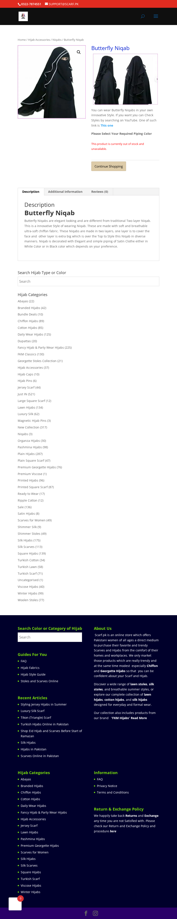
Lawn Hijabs (26, 407)
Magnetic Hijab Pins (32, 421)
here (113, 831)
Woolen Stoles (28, 600)
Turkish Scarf (27, 573)
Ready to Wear (28, 494)
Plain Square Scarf (31, 460)
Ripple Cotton (27, 500)
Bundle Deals (27, 314)
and (141, 816)
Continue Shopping (109, 166)
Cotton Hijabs (27, 328)
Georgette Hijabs (112, 671)
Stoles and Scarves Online (39, 681)
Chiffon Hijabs (28, 321)
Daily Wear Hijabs (30, 334)
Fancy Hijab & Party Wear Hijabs (41, 347)
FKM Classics (27, 354)
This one (107, 125)
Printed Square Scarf (33, 487)
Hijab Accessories (39, 40)
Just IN (22, 394)
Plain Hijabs (26, 454)
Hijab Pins (25, 381)
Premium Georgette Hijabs (37, 467)
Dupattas (24, 341)
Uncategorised (28, 580)
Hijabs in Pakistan (33, 749)
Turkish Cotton (28, 560)
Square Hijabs (28, 553)
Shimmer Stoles (29, 534)
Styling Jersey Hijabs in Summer (44, 704)
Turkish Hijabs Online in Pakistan (45, 724)
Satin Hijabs (26, 513)
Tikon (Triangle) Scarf (36, 717)
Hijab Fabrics (30, 668)
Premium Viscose (30, 474)
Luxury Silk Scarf (32, 711)
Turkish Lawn (27, 567)
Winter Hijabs (27, 593)
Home (22, 40)
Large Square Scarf (31, 401)
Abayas (23, 301)
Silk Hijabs (25, 540)
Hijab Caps (25, 374)
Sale (21, 507)
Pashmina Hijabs (30, 447)
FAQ (24, 661)
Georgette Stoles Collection (37, 361)
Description (30, 192)
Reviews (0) (99, 192)
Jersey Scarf (26, 387)
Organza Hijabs (29, 441)
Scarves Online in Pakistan (40, 756)
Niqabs (57, 40)
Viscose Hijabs (28, 587)
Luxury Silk (25, 414)
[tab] (30, 191)
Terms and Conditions (113, 792)
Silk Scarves (26, 547)
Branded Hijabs (29, 308)
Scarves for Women (32, 520)
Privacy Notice (107, 786)
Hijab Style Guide (33, 674)
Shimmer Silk (27, 527)
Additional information (65, 192)
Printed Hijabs (28, 480)
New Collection (28, 427)
